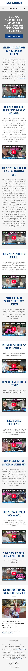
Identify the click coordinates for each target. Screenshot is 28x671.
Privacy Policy (18, 658)
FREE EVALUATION (14, 36)
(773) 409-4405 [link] (14, 8)
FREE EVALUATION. (7, 633)
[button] (3, 8)
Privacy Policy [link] (14, 667)
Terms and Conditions (21, 649)
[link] (14, 3)
